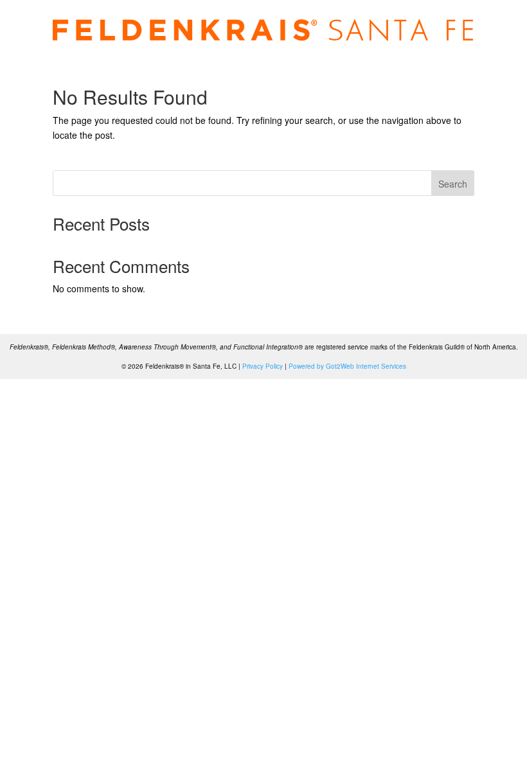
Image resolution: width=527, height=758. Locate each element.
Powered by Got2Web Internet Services (347, 366)
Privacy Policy (262, 366)
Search (452, 183)
